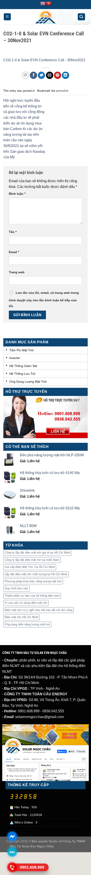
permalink (62, 90)
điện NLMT (11, 666)
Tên (13, 232)
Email (14, 252)
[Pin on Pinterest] (57, 75)
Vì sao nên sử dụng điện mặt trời (26, 602)
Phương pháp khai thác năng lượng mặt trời (33, 581)
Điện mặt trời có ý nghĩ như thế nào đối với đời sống (38, 610)
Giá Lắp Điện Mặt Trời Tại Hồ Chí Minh (30, 567)
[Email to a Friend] (49, 75)
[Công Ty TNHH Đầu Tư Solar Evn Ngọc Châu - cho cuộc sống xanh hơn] (45, 17)
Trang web (17, 272)
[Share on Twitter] (41, 75)
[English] (43, 4)
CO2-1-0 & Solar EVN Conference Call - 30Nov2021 (44, 60)
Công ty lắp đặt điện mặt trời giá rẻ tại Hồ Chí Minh (37, 552)
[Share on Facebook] (33, 75)
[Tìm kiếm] (81, 17)
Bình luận (17, 193)
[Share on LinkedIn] (65, 75)
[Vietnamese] (48, 4)
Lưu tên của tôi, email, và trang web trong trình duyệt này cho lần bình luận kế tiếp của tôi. (44, 299)
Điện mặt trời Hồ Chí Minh (21, 617)
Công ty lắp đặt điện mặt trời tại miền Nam (32, 560)
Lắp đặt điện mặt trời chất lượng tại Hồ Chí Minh (36, 574)
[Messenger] (12, 836)
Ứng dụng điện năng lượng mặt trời (27, 624)
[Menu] (7, 17)
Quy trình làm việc (16, 588)
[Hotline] (12, 867)
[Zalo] (12, 852)
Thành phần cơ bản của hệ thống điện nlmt (32, 595)
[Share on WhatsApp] (25, 75)
